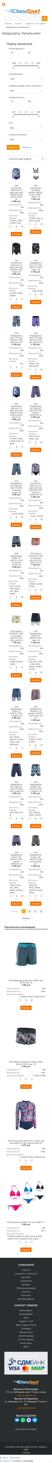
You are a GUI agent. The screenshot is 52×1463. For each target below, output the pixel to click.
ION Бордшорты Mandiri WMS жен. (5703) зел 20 (26, 981)
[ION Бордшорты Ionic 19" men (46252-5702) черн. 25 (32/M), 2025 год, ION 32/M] (35, 248)
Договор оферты (26, 1299)
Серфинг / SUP (26, 1321)
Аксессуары (26, 1343)
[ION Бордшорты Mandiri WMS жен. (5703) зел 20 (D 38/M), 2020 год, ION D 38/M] (26, 954)
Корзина (6, 1461)
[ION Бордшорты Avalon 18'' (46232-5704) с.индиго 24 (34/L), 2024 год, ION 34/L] (35, 770)
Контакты (26, 1295)
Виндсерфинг (26, 1314)
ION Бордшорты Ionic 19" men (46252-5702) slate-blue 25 (16, 338)
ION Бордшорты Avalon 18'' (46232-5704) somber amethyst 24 (16, 858)
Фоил (26, 1317)
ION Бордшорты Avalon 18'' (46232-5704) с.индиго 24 (36, 786)
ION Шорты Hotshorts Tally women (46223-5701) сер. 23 (26, 1062)
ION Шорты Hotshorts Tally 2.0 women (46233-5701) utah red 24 (36, 558)
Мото (26, 1346)
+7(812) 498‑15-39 (26, 1395)
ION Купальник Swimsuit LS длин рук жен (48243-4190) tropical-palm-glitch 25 (16, 410)
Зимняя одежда (26, 1335)
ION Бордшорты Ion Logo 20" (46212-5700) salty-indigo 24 (16, 786)
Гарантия (26, 1291)
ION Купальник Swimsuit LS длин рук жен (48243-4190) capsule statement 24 (35, 488)
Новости (26, 1270)
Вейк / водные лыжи (26, 1324)
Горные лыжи (26, 1332)
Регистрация (15, 1457)
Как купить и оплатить (26, 1273)
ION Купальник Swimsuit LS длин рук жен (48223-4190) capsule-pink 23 (26, 1141)
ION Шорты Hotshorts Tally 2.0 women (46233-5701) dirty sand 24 (16, 636)
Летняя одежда (26, 1339)
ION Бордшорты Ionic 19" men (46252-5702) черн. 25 (35, 265)
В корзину (16, 234)
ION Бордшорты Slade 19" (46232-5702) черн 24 (36, 636)
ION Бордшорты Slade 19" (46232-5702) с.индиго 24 (16, 711)
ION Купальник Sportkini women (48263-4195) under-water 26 (35, 191)
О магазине (26, 1280)
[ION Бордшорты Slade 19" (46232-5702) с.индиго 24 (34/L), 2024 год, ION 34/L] (16, 694)
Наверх (26, 1452)
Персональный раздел (26, 1428)
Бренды (26, 1284)
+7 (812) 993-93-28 (26, 1408)
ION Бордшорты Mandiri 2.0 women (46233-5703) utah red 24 (35, 712)
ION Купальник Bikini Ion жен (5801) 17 (26, 1222)
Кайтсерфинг (26, 1310)
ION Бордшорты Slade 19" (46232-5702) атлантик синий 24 (16, 559)
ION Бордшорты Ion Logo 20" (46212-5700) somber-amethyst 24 (36, 409)
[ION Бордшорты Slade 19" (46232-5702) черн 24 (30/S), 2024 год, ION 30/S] (35, 619)
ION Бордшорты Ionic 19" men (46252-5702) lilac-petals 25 (35, 338)
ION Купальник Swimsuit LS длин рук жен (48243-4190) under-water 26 (16, 192)
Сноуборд (26, 1328)
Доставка (26, 1277)
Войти (6, 1457)
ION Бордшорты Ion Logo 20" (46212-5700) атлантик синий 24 (16, 487)
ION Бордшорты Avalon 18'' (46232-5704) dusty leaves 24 (36, 858)
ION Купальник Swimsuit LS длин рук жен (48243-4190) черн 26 (16, 266)
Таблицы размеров (26, 1288)
